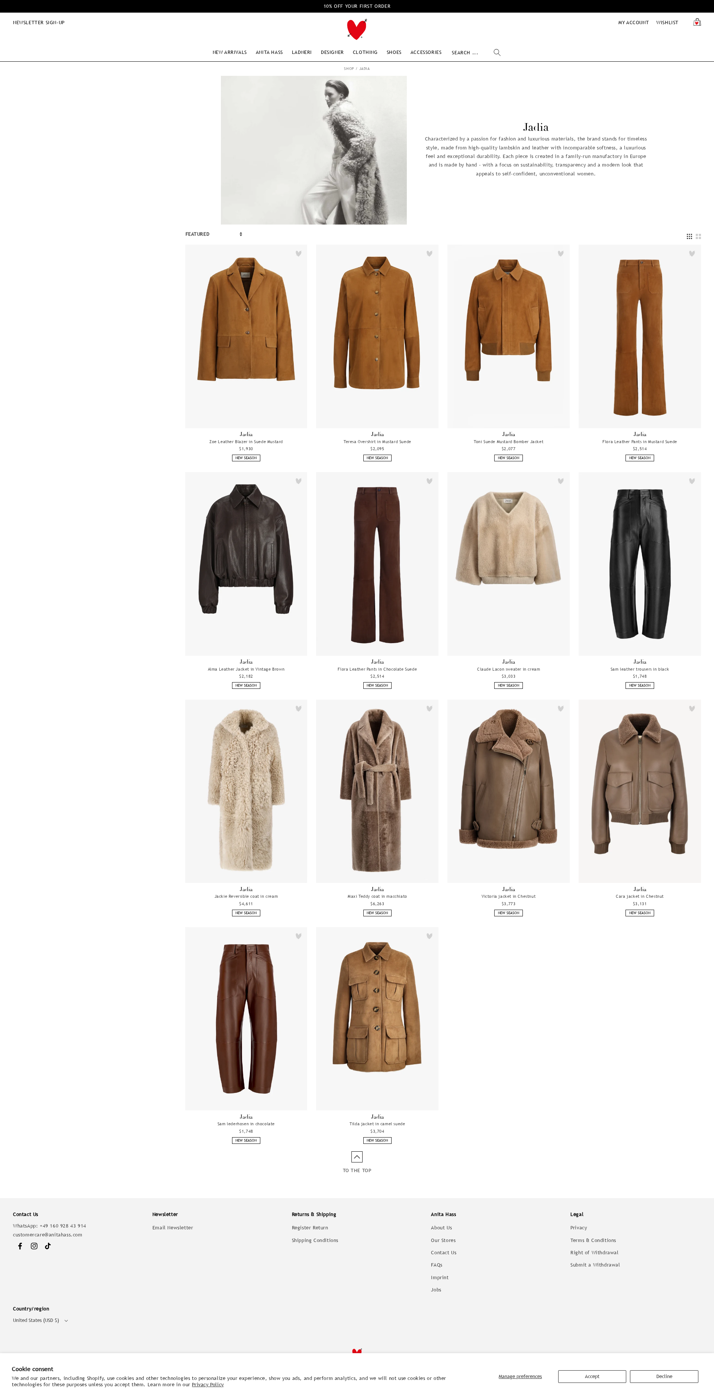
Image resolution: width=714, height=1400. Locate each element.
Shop (349, 69)
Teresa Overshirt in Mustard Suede (377, 441)
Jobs (436, 1290)
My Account (633, 22)
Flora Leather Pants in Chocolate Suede (377, 669)
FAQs (436, 1265)
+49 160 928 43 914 (63, 1226)
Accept (592, 1376)
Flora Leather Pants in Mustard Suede (639, 441)
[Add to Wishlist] (299, 253)
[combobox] (476, 52)
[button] (229, 52)
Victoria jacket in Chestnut (509, 896)
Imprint (439, 1277)
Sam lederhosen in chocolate (246, 1124)
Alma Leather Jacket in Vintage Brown (246, 669)
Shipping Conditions (315, 1240)
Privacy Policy (207, 1384)
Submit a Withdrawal (595, 1265)
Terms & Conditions (593, 1240)
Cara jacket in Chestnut (640, 896)
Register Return (310, 1227)
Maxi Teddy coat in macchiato (377, 896)
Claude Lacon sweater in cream (508, 669)
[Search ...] (497, 52)
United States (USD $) (36, 1320)
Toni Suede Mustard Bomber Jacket (508, 441)
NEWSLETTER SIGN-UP (39, 22)
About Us (441, 1227)
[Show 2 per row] (698, 236)
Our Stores (443, 1240)
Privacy (578, 1227)
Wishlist (667, 22)
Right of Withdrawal (594, 1252)
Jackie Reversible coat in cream (246, 896)
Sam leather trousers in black (640, 669)
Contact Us (443, 1252)
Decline (664, 1376)
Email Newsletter (172, 1227)
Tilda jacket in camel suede (377, 1124)
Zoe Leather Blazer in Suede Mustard (246, 441)
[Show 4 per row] (689, 236)
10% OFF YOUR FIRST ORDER (357, 6)
